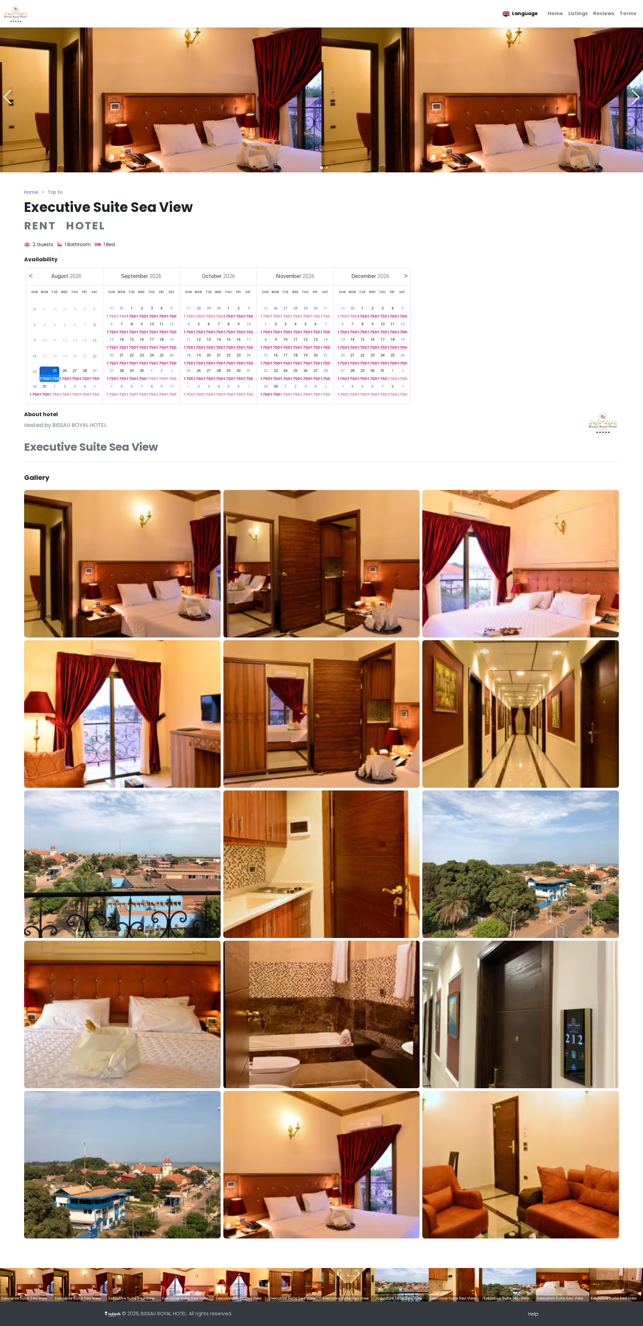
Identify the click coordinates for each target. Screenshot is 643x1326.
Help (533, 1314)
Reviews (603, 13)
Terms (628, 13)
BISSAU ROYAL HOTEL (79, 425)
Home (555, 13)
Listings (578, 13)
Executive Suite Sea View (108, 207)
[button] (321, 167)
